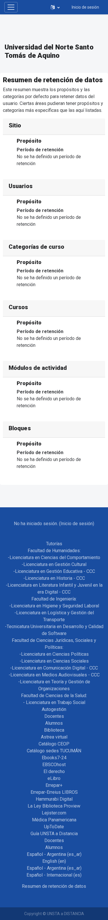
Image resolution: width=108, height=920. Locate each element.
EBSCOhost (54, 764)
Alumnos (54, 723)
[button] (55, 7)
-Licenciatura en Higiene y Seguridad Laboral (54, 606)
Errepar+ (54, 785)
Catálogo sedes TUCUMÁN (54, 750)
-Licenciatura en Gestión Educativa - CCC (54, 571)
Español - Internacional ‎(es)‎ (54, 875)
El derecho (54, 771)
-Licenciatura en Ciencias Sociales (54, 661)
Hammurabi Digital (54, 799)
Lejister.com (54, 813)
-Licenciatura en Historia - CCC (54, 578)
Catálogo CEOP (54, 744)
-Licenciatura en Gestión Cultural (54, 564)
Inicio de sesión (85, 7)
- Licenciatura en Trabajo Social (54, 702)
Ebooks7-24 (54, 757)
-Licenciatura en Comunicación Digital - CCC (54, 668)
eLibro (54, 778)
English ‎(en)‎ (54, 861)
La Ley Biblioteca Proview (54, 806)
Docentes (54, 716)
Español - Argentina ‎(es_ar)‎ (54, 854)
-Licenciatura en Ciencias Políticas (54, 654)
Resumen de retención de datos (54, 886)
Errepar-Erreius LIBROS (54, 792)
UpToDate (54, 826)
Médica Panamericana (54, 820)
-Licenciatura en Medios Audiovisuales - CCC (54, 675)
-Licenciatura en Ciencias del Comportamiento (54, 557)
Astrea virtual (54, 737)
